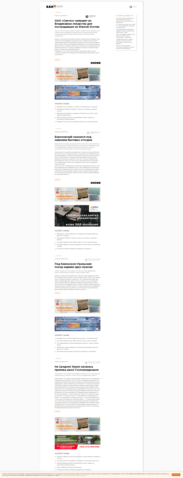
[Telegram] (95, 63)
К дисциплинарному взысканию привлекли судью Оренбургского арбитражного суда (125, 31)
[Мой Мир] (97, 63)
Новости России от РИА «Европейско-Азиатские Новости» (51, 7)
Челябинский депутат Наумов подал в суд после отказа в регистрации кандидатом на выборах (124, 41)
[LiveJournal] (99, 63)
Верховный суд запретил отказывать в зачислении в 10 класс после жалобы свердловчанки (77, 114)
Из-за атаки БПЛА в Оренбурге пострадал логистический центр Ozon (78, 460)
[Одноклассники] (93, 63)
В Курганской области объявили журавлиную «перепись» (74, 248)
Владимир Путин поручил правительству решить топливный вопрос (77, 121)
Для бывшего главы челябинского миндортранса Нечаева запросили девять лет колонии (77, 234)
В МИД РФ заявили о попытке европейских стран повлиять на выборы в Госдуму (78, 245)
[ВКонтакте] (91, 63)
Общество (57, 59)
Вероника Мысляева (94, 259)
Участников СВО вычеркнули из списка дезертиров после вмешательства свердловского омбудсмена (125, 20)
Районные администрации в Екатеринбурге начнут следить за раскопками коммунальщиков (75, 118)
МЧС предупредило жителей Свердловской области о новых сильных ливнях (78, 344)
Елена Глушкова (95, 132)
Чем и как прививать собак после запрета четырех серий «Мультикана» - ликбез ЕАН (125, 36)
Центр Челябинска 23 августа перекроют (69, 467)
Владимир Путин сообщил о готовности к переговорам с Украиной (77, 106)
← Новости (58, 12)
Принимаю (176, 474)
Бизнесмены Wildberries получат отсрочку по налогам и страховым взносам (77, 110)
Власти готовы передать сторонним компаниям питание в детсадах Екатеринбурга (125, 47)
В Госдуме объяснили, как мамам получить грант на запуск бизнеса (77, 242)
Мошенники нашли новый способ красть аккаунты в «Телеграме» (76, 351)
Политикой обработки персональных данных (72, 475)
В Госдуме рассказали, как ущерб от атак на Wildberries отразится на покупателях (125, 26)
